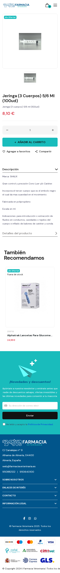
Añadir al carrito (31, 142)
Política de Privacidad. (40, 424)
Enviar (30, 415)
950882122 (10, 471)
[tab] (30, 169)
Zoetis (10, 331)
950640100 (27, 471)
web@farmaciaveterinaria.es (19, 466)
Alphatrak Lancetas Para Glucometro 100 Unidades (30, 335)
